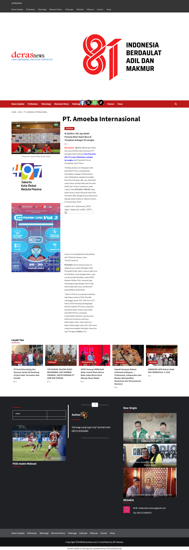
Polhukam (30, 9)
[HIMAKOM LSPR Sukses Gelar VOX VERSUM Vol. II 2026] (162, 355)
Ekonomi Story (56, 9)
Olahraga (69, 9)
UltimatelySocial (114, 548)
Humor (100, 9)
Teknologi (42, 9)
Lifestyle (80, 9)
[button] (176, 103)
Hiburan (90, 9)
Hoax (109, 9)
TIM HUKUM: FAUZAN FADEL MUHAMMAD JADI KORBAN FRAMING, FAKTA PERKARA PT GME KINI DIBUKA (60, 374)
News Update (17, 9)
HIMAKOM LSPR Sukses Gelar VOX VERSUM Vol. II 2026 (161, 371)
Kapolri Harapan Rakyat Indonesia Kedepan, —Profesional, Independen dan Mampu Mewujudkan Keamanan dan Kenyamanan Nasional (128, 376)
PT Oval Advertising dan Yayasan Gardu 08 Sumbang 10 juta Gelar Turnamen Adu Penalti (26, 374)
